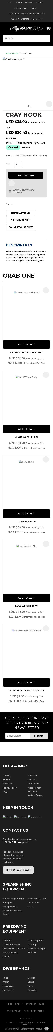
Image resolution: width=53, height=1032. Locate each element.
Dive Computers (36, 940)
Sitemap (19, 1004)
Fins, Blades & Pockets (14, 948)
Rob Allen (32, 990)
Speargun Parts (10, 906)
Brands (15, 53)
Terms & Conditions (34, 1011)
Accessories (33, 902)
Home (10, 2)
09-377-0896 (12, 842)
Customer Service (34, 2)
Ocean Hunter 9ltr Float (26, 352)
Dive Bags (33, 944)
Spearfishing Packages (14, 898)
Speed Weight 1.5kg (27, 436)
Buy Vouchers (21, 8)
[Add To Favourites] (11, 183)
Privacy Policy (10, 787)
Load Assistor (26, 521)
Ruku (5, 977)
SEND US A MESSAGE (18, 870)
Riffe (30, 985)
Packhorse (8, 990)
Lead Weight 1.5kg (26, 605)
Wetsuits (7, 940)
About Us (32, 779)
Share (9, 204)
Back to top (25, 1018)
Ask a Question (20, 220)
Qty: (8, 164)
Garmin (31, 977)
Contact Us (36, 19)
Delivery (7, 775)
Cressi (31, 981)
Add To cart (26, 344)
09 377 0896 (20, 19)
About (19, 2)
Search (46, 38)
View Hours (39, 13)
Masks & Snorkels (11, 944)
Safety (31, 906)
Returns (6, 779)
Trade (33, 8)
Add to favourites (46, 290)
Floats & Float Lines (37, 898)
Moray (6, 981)
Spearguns (8, 902)
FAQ (5, 791)
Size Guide (8, 783)
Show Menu (4, 28)
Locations (26, 13)
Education (32, 775)
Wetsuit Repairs (35, 795)
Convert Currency (20, 227)
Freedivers (8, 985)
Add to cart (25, 175)
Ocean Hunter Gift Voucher (26, 690)
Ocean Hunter (25, 53)
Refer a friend (20, 213)
